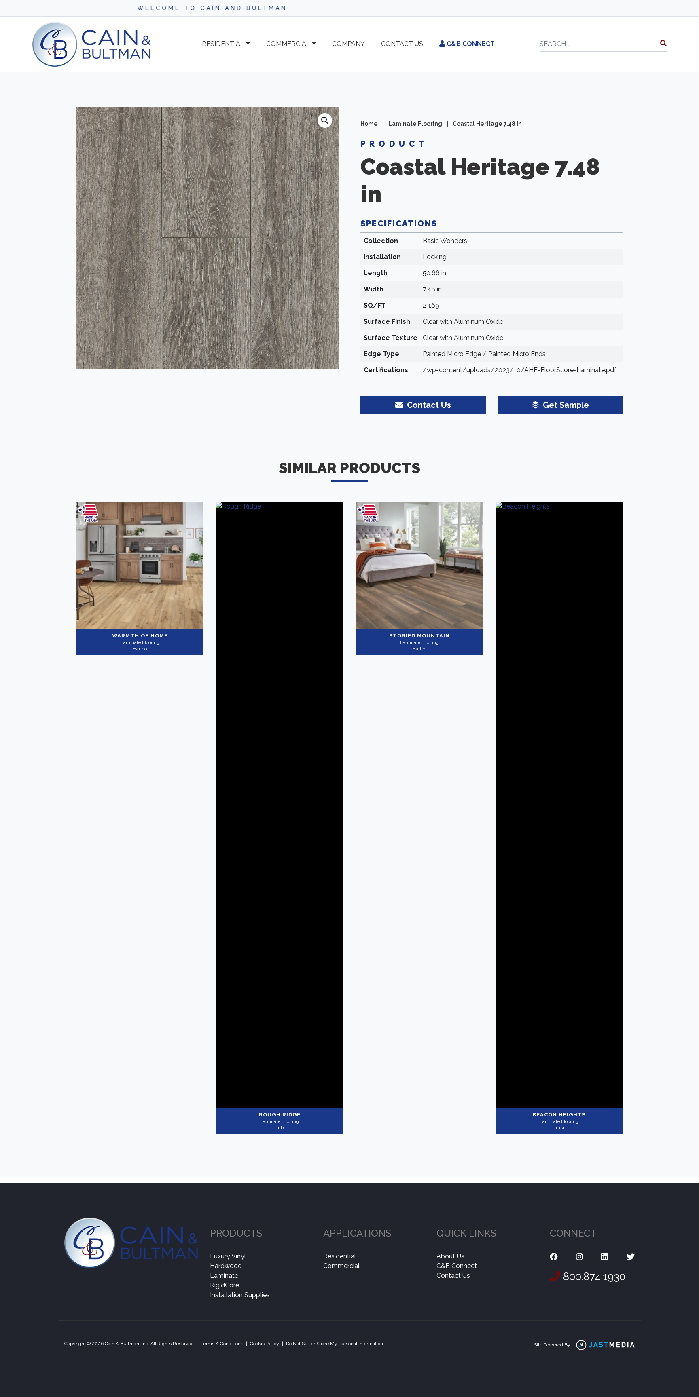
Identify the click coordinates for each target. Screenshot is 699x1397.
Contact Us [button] (428, 405)
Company (348, 44)
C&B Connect (470, 44)
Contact (402, 44)
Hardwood (226, 1266)
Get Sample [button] (565, 405)
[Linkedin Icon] (604, 1256)
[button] (325, 120)
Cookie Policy (264, 1343)
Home (369, 123)
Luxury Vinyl (228, 1256)
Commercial (288, 44)
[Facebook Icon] (554, 1256)
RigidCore (224, 1285)
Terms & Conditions (222, 1343)
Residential (223, 44)
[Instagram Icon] (579, 1256)
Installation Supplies (240, 1295)
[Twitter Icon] (631, 1256)
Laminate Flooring (415, 123)
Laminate (224, 1275)
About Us (450, 1256)
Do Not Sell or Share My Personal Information (334, 1343)
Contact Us (453, 1275)
